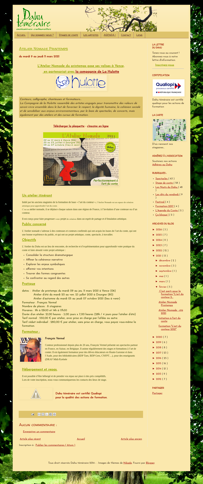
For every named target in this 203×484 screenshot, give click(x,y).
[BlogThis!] (43, 414)
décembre (165, 260)
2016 (159, 358)
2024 (159, 240)
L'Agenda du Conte (166, 210)
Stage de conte (164, 183)
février (163, 287)
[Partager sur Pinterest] (54, 414)
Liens (139, 35)
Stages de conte (68, 35)
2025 (159, 235)
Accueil (21, 35)
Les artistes (90, 35)
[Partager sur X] (46, 414)
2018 (159, 347)
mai (161, 276)
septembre (165, 271)
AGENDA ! (110, 35)
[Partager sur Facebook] (50, 414)
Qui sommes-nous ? (42, 35)
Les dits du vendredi (167, 194)
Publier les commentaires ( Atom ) (55, 445)
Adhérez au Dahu (162, 165)
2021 (159, 256)
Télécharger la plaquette (69, 126)
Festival (160, 202)
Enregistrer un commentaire (39, 432)
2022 (159, 250)
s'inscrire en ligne (98, 126)
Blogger (150, 463)
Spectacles (161, 178)
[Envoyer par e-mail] (39, 414)
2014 (159, 368)
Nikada (127, 463)
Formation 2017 (164, 206)
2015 (159, 363)
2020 (159, 337)
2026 (159, 229)
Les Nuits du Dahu (166, 187)
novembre (165, 266)
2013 (159, 374)
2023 (159, 245)
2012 (159, 379)
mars (162, 281)
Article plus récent (30, 439)
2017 (159, 353)
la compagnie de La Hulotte (97, 71)
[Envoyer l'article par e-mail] (32, 414)
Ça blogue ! (162, 215)
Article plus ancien (131, 439)
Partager (157, 393)
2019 (159, 342)
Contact (126, 35)
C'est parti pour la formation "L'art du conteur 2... (171, 294)
